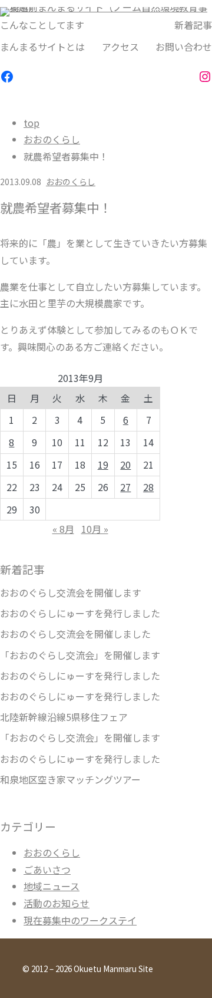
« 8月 (63, 529)
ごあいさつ (47, 869)
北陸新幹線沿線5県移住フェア (64, 717)
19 (103, 464)
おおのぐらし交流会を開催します (70, 592)
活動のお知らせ (57, 903)
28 (148, 487)
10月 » (94, 529)
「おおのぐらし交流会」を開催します (80, 655)
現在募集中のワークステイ (80, 920)
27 (125, 487)
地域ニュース (52, 886)
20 (125, 464)
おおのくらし (52, 139)
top (31, 123)
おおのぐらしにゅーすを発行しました (80, 613)
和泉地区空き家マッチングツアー (70, 779)
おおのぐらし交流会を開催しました (75, 634)
